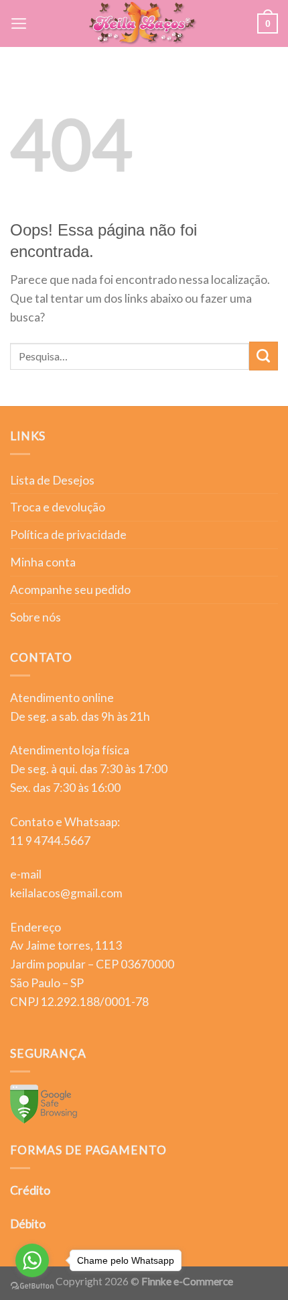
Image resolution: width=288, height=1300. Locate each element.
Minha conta (43, 562)
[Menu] (19, 23)
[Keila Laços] (142, 23)
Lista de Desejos (52, 480)
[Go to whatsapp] (32, 1260)
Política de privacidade (68, 535)
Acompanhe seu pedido (70, 590)
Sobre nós (35, 617)
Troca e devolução (57, 507)
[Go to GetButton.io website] (32, 1286)
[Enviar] (263, 356)
